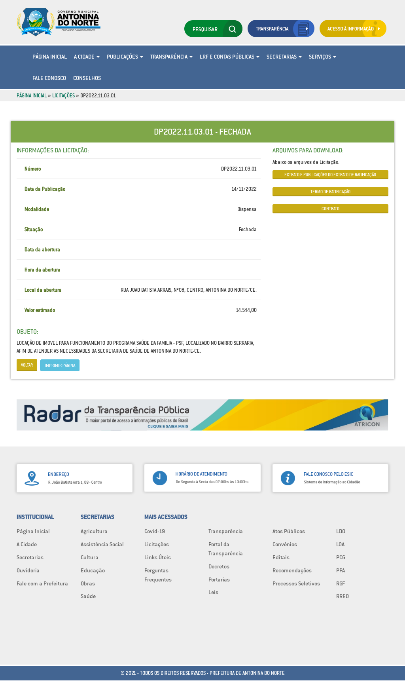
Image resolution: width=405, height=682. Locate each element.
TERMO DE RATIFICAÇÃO (330, 191)
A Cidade (85, 56)
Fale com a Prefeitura (42, 583)
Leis (213, 592)
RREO (342, 596)
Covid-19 (154, 531)
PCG (340, 557)
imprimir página (60, 365)
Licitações (63, 96)
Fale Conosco (49, 78)
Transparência (169, 56)
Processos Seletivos (296, 583)
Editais (281, 557)
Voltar (27, 365)
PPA (340, 570)
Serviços (320, 56)
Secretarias (282, 56)
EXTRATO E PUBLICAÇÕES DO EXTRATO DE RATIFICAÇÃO (330, 174)
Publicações (123, 56)
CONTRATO (330, 208)
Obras (88, 583)
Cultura (89, 557)
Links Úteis (157, 557)
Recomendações (292, 570)
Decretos (218, 566)
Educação (93, 570)
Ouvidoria (28, 570)
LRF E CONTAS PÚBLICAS (227, 56)
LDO (340, 531)
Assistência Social (102, 544)
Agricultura (94, 531)
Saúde (88, 596)
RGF (340, 583)
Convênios (285, 544)
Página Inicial (49, 56)
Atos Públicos (289, 531)
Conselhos (87, 78)
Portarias (219, 579)
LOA (340, 544)
